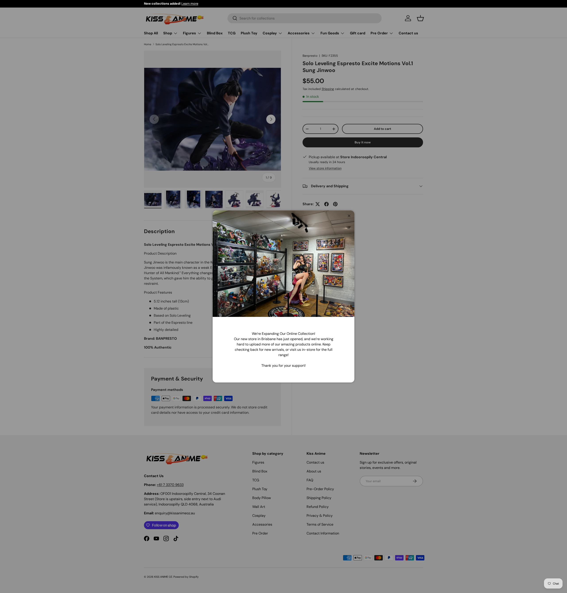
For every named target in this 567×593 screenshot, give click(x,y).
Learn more (189, 4)
